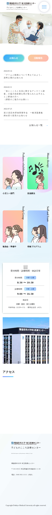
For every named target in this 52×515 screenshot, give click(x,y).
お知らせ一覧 (38, 125)
